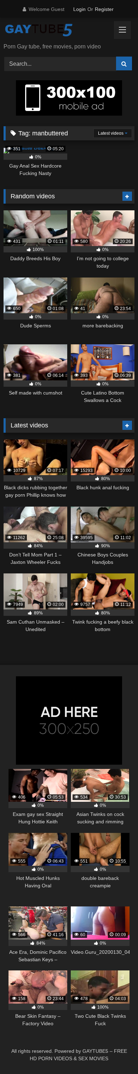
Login (79, 9)
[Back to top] (116, 1053)
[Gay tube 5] (57, 31)
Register (104, 9)
